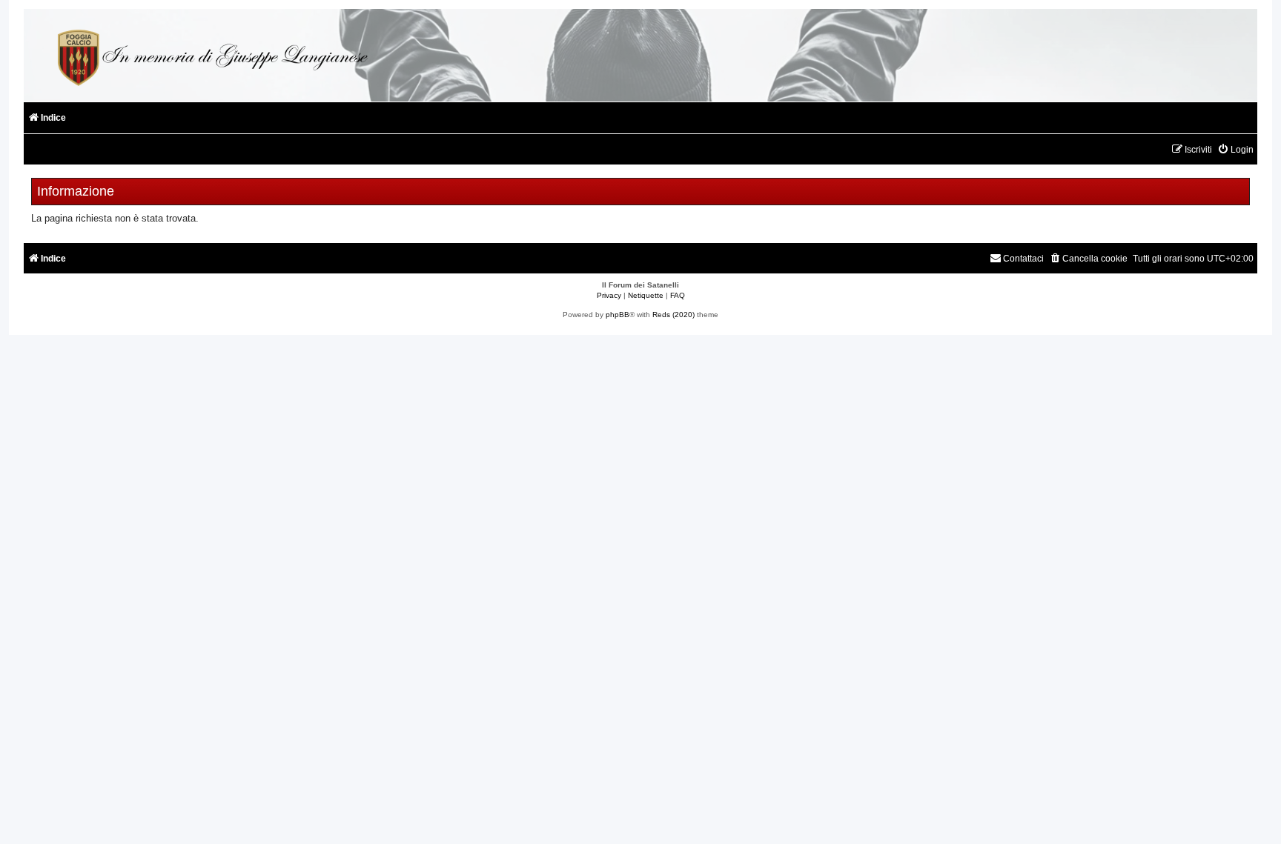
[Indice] (210, 55)
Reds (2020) (673, 314)
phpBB (617, 314)
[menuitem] (1235, 150)
